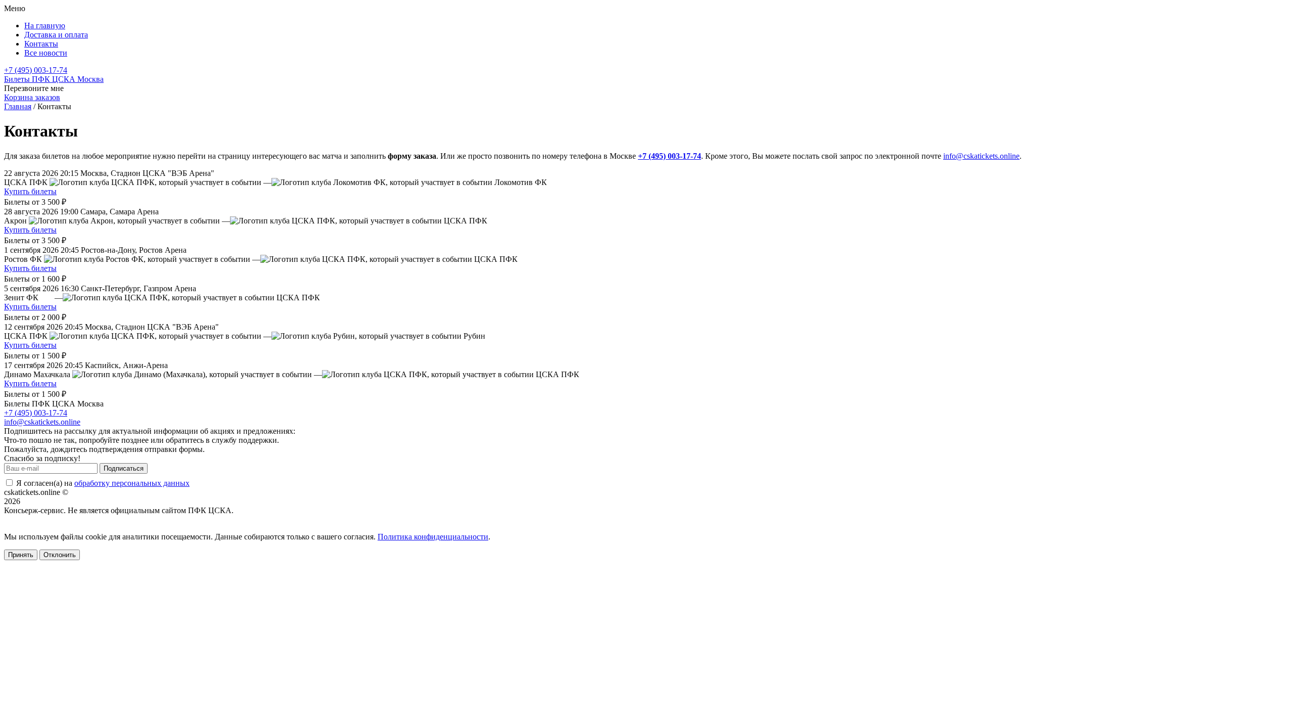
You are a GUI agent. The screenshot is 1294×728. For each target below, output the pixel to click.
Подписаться (124, 468)
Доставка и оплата (56, 34)
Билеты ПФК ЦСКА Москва (54, 79)
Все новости (45, 53)
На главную (44, 25)
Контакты (41, 43)
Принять (20, 555)
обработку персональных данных (132, 483)
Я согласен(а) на (102, 483)
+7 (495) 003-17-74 (35, 70)
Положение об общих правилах (58, 519)
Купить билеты (30, 191)
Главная (17, 106)
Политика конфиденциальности (433, 536)
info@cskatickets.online (981, 156)
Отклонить (59, 555)
